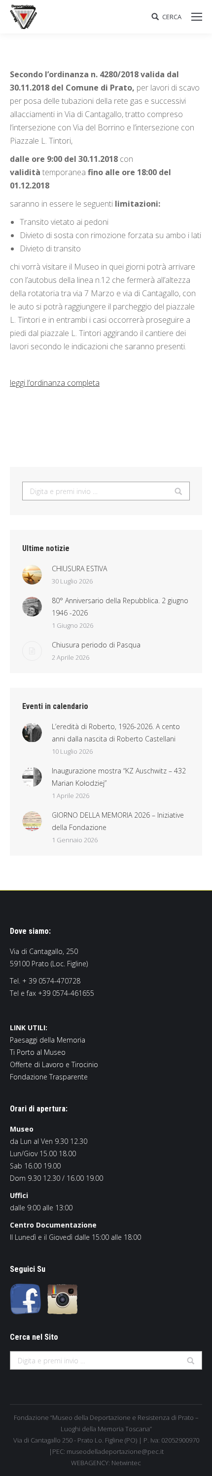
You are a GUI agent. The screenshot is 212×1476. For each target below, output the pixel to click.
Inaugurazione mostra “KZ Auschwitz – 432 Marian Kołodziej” (119, 777)
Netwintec (126, 1462)
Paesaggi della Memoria (47, 1040)
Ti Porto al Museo (38, 1052)
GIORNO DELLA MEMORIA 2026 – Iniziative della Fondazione (118, 821)
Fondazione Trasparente (49, 1076)
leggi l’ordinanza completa (55, 382)
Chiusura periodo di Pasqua (96, 644)
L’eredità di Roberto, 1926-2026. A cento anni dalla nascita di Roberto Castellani (116, 732)
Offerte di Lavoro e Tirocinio (54, 1064)
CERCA (171, 17)
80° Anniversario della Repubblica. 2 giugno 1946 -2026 (120, 606)
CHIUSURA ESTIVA (79, 568)
